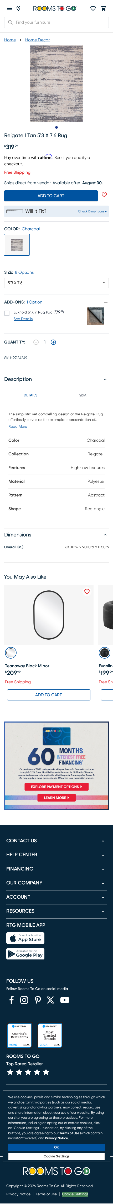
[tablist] (56, 395)
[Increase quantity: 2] (53, 342)
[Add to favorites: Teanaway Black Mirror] (87, 591)
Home (10, 40)
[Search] (9, 22)
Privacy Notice (18, 1194)
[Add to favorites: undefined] (104, 194)
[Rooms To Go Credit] (56, 757)
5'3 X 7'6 (15, 283)
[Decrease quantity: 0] (36, 342)
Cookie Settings (75, 1194)
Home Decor (37, 40)
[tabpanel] (56, 460)
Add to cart (51, 196)
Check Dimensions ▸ (92, 211)
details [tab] (30, 395)
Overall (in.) (13, 547)
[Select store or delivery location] (18, 8)
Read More (17, 427)
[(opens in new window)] (11, 1000)
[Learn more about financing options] (56, 801)
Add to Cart (48, 695)
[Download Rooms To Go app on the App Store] (25, 938)
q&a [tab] (82, 395)
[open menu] (9, 8)
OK (56, 1147)
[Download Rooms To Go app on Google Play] (25, 954)
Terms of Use (46, 1194)
